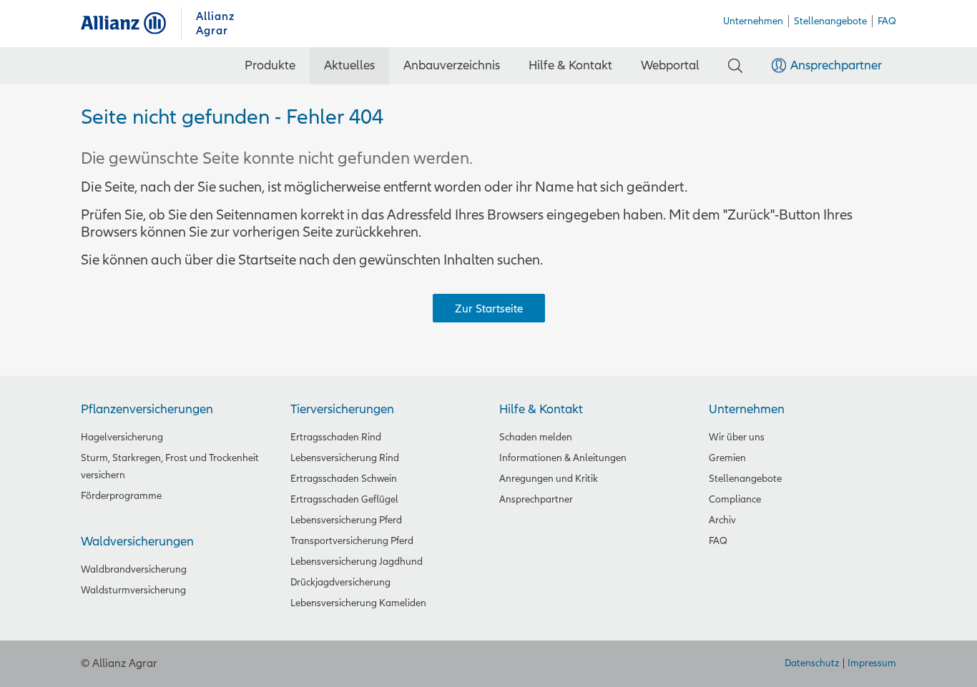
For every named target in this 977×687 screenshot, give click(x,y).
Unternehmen (747, 409)
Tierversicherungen (342, 409)
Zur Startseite (489, 309)
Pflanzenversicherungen (147, 409)
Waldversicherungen (137, 541)
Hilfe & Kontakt (541, 409)
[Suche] (735, 65)
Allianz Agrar (131, 23)
